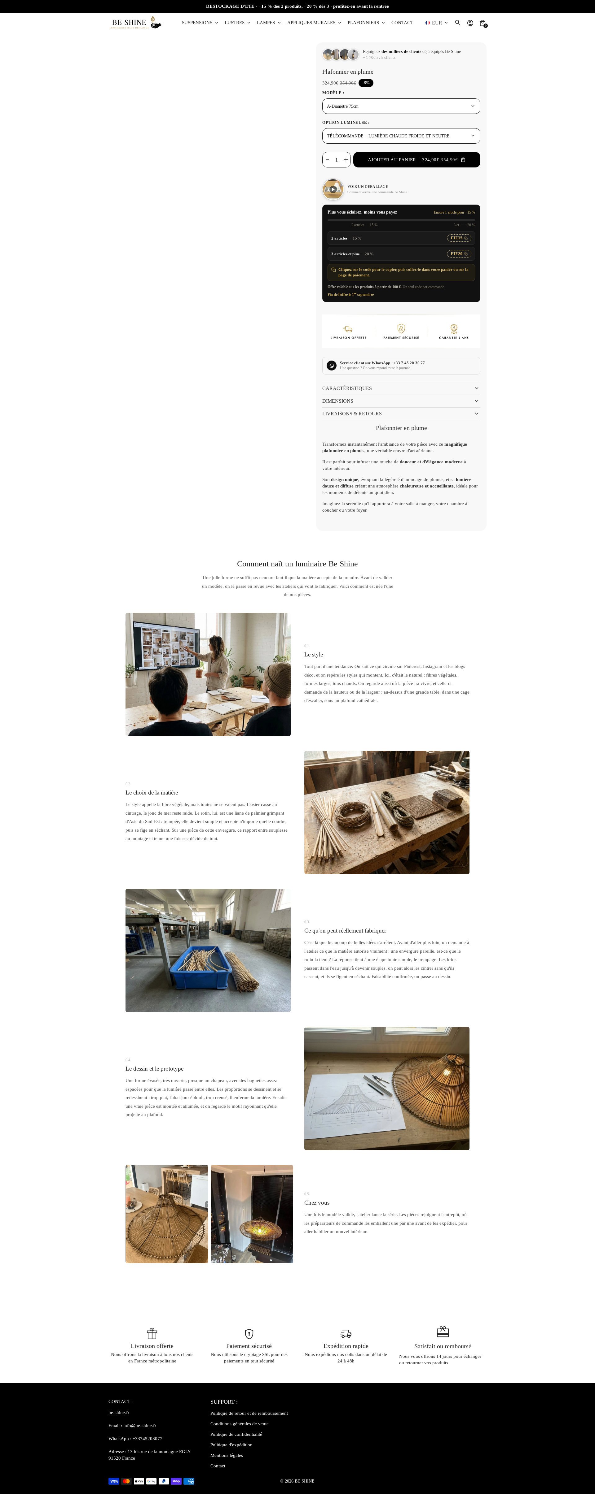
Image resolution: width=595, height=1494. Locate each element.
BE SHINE (305, 1481)
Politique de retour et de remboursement (249, 1413)
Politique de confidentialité (236, 1434)
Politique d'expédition (231, 1444)
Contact (217, 1465)
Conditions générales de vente (239, 1423)
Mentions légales (226, 1455)
